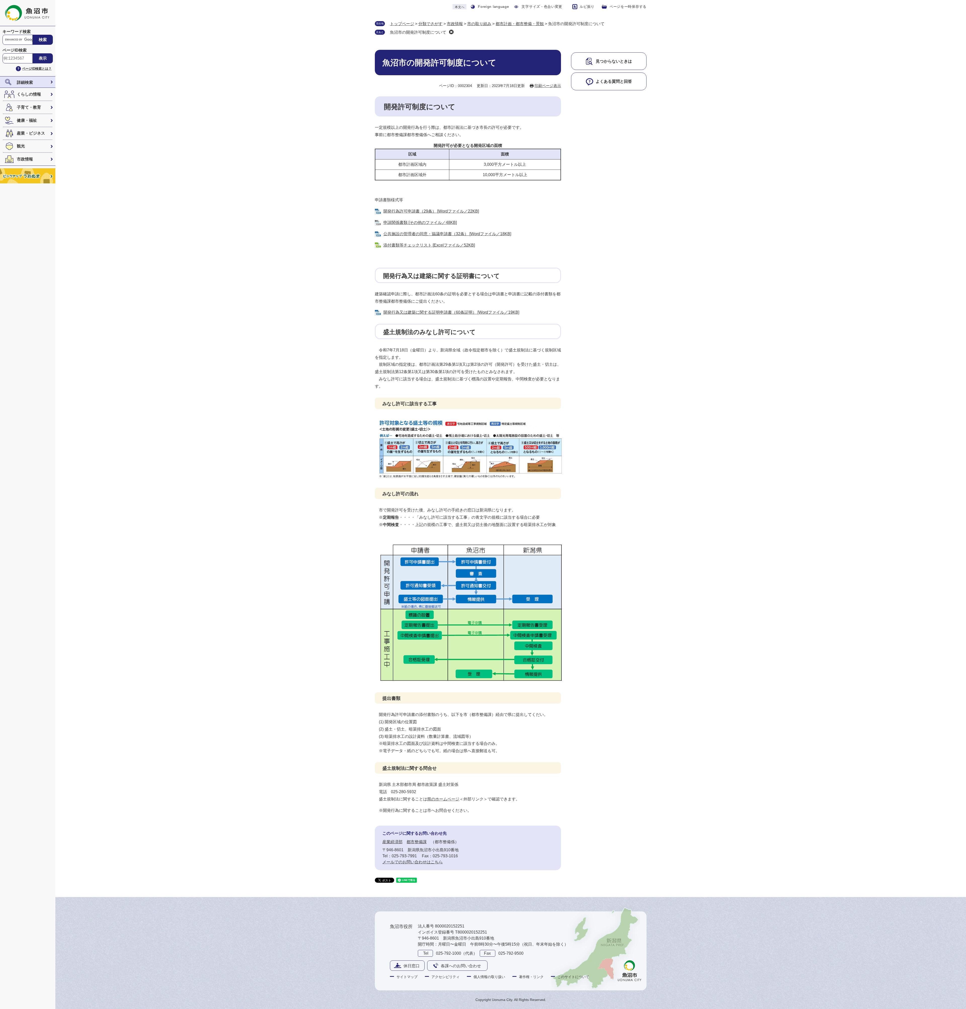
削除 (451, 31)
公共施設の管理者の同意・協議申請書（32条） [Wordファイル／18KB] (447, 234)
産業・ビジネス (31, 133)
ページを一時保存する (628, 7)
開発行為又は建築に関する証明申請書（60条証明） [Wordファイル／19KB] (451, 312)
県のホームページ (443, 799)
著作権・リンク (531, 977)
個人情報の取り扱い (489, 977)
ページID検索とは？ (37, 68)
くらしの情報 (29, 94)
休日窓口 (412, 966)
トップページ (402, 24)
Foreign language (493, 7)
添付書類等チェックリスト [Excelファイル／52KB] (429, 245)
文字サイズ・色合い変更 (541, 7)
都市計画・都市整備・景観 (520, 24)
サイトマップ (407, 977)
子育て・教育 (29, 107)
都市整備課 (417, 842)
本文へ (459, 7)
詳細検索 (25, 82)
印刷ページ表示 (548, 86)
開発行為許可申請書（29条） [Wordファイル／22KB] (431, 211)
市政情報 (25, 159)
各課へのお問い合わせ (461, 966)
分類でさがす (430, 24)
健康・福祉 (27, 120)
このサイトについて (573, 977)
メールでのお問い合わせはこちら (412, 862)
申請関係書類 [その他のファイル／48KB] (420, 222)
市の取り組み (479, 24)
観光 (21, 146)
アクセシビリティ (445, 977)
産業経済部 (392, 842)
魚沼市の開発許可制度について (418, 32)
